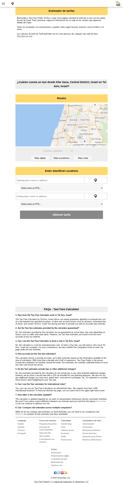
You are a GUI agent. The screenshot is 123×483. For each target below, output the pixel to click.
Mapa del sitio (45, 433)
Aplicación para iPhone (92, 437)
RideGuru (19, 414)
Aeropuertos (87, 427)
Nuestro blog (66, 424)
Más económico (61, 158)
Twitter (63, 437)
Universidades (88, 424)
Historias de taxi (67, 430)
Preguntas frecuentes (48, 424)
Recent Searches (89, 433)
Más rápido (40, 158)
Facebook (65, 433)
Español (21, 427)
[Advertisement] (61, 58)
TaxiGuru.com (56, 465)
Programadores (57, 456)
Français (21, 430)
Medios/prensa (57, 462)
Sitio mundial (44, 436)
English (21, 424)
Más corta (83, 158)
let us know (101, 401)
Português (22, 433)
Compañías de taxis (59, 459)
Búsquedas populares (91, 430)
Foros (63, 427)
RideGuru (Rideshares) (92, 440)
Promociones (66, 440)
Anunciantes (56, 453)
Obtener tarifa (61, 214)
